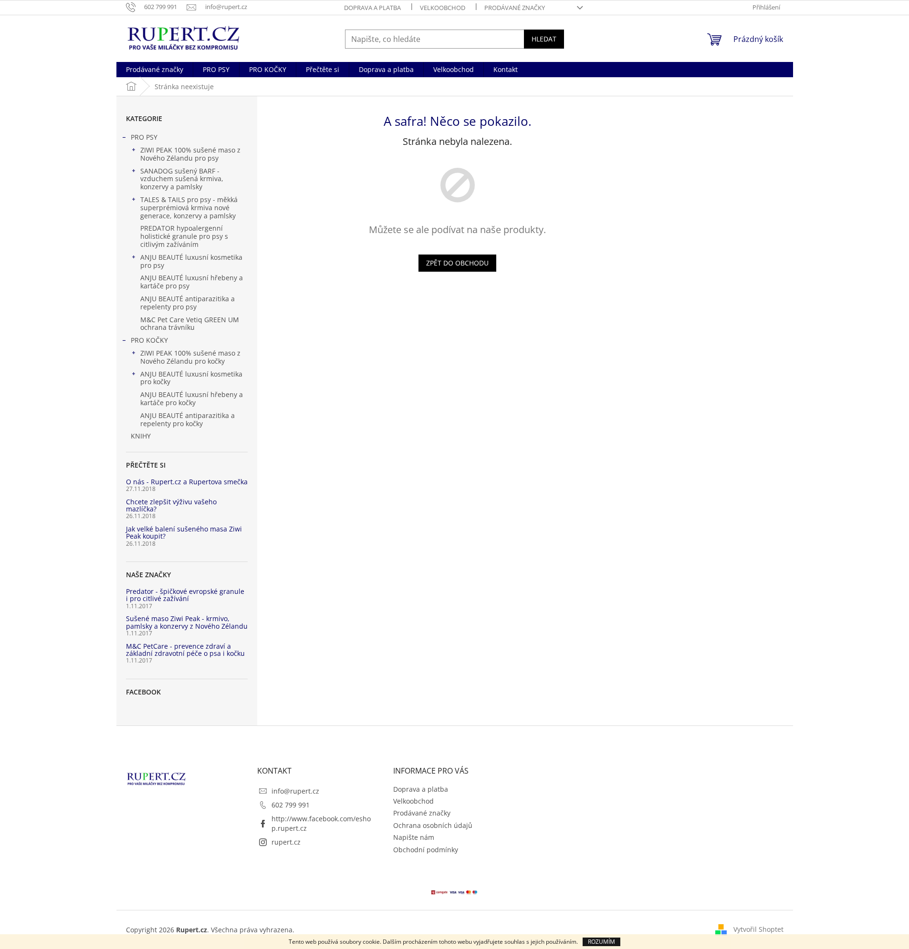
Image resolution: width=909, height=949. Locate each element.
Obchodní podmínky (425, 849)
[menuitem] (154, 69)
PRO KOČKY (149, 340)
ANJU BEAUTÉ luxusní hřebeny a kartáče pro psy (191, 281)
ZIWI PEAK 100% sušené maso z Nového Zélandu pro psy (190, 154)
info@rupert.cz (295, 791)
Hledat (544, 38)
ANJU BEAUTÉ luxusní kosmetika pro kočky (191, 378)
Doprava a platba (372, 7)
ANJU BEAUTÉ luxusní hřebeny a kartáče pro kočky (191, 398)
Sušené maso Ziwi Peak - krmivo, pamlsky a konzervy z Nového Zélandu (187, 622)
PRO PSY (144, 137)
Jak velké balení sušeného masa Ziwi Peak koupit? (184, 532)
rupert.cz (286, 842)
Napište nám (413, 837)
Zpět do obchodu (457, 262)
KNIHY (141, 435)
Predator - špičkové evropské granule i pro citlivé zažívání (185, 595)
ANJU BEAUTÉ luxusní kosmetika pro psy (191, 261)
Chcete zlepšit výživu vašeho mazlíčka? (171, 505)
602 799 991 (291, 804)
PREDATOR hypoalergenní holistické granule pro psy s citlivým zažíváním (184, 236)
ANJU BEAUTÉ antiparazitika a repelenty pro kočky (187, 419)
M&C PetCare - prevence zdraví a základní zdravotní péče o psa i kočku (185, 650)
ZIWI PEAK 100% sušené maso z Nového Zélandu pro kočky (190, 357)
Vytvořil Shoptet (758, 929)
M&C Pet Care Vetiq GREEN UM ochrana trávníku (189, 323)
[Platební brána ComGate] (455, 891)
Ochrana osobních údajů (432, 825)
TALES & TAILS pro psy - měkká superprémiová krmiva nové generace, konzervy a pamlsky (189, 207)
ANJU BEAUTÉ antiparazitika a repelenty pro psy (187, 302)
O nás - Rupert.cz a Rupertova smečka (187, 481)
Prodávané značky (514, 7)
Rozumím (601, 942)
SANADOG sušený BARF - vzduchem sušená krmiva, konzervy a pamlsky (181, 179)
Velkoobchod (442, 7)
